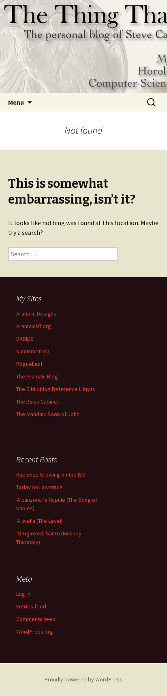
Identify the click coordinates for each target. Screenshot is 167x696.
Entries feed (31, 606)
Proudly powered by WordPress (83, 679)
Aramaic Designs (36, 313)
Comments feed (36, 619)
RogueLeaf (29, 363)
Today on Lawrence (39, 487)
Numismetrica (32, 351)
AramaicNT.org (33, 326)
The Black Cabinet (37, 401)
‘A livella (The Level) (39, 520)
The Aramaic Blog (37, 376)
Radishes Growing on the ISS (51, 474)
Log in (23, 593)
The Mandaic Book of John (47, 414)
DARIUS (25, 338)
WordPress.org (34, 631)
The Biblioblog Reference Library (56, 389)
